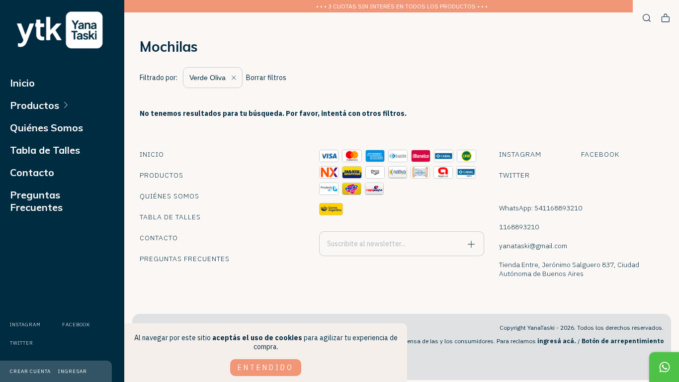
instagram (25, 324)
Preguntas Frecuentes (36, 201)
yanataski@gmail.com (533, 245)
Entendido (266, 367)
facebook (76, 324)
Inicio (22, 83)
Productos (34, 105)
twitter (21, 343)
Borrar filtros (266, 77)
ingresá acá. (556, 341)
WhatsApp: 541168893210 (540, 207)
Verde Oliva (208, 78)
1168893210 (519, 226)
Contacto (32, 172)
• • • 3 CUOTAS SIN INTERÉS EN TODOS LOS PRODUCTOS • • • (402, 6)
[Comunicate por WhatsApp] (664, 367)
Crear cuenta (30, 371)
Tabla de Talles (45, 150)
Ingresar (72, 371)
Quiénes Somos (46, 127)
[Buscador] (647, 18)
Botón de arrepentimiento (623, 341)
